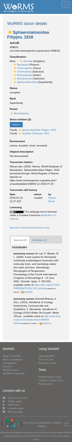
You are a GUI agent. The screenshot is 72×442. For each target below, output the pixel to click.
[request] (28, 292)
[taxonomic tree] (17, 227)
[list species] (31, 227)
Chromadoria (24, 71)
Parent (13, 109)
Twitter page (14, 401)
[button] (10, 32)
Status (13, 88)
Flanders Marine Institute (59, 432)
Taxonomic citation (21, 162)
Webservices (46, 383)
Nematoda (22, 64)
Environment (17, 141)
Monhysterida (24, 75)
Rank (13, 98)
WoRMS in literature (14, 373)
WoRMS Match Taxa (50, 376)
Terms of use (46, 359)
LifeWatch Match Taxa (51, 380)
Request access (47, 363)
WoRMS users (11, 370)
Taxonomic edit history (23, 190)
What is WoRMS (12, 356)
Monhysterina (24, 78)
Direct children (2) (20, 119)
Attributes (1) (40, 240)
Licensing (16, 207)
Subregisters (10, 363)
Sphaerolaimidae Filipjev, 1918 (39, 129)
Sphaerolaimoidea (27, 82)
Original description (22, 151)
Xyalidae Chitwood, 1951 (35, 133)
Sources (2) (20, 240)
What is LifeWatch (12, 359)
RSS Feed (13, 404)
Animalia (28, 61)
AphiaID (14, 42)
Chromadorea (24, 68)
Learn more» (66, 424)
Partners (7, 366)
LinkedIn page (16, 408)
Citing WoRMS (47, 356)
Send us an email (17, 397)
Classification (18, 56)
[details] (41, 288)
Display (15, 124)
